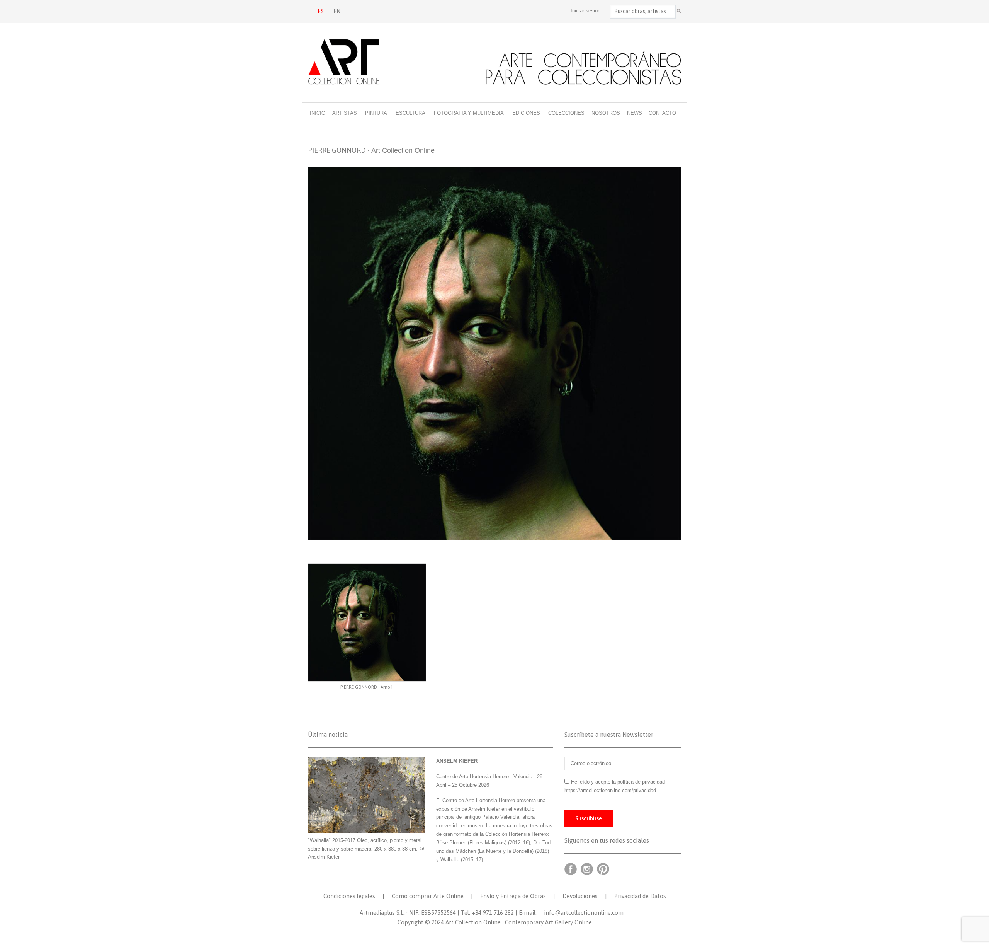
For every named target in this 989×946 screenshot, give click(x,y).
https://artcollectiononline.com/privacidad (611, 790)
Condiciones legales (349, 896)
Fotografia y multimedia (469, 113)
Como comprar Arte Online (428, 896)
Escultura (410, 113)
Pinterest (603, 869)
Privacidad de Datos (640, 896)
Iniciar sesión (585, 11)
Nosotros (605, 113)
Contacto (662, 113)
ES (321, 11)
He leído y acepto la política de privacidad (618, 782)
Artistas (344, 113)
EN (336, 11)
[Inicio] (494, 61)
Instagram (587, 869)
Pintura (376, 113)
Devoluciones (580, 896)
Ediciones (526, 113)
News (634, 113)
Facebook (570, 869)
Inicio (317, 113)
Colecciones (566, 113)
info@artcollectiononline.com (584, 912)
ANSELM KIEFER (457, 761)
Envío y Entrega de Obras (513, 896)
